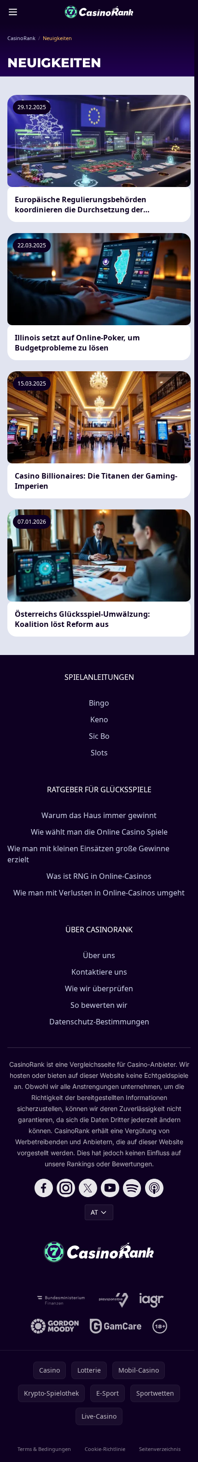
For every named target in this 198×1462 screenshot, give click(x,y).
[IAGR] (152, 1300)
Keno (99, 719)
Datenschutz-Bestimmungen (99, 1022)
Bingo (99, 703)
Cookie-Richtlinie (105, 1448)
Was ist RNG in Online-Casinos (99, 876)
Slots (99, 753)
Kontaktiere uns (99, 972)
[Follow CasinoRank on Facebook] (44, 1188)
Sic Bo (99, 736)
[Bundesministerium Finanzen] (61, 1300)
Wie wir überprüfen (99, 988)
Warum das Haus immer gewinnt (99, 815)
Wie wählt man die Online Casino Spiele (99, 832)
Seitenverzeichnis (160, 1448)
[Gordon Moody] (55, 1326)
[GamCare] (115, 1326)
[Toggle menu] (13, 12)
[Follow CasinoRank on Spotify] (132, 1188)
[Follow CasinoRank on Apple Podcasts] (154, 1188)
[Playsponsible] (113, 1300)
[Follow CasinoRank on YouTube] (110, 1188)
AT (94, 1212)
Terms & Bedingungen (44, 1448)
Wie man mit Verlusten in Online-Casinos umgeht (99, 893)
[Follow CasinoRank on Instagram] (66, 1188)
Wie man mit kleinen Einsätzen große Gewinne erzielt (88, 854)
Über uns (99, 955)
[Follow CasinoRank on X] (88, 1188)
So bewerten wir (99, 1005)
